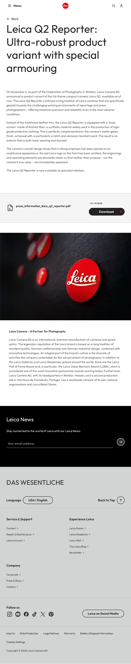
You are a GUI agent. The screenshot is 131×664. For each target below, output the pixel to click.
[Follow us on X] (43, 614)
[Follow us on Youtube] (18, 614)
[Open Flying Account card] (121, 6)
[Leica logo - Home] (65, 6)
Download (106, 212)
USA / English (37, 500)
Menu (17, 6)
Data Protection (29, 633)
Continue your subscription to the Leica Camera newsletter (121, 442)
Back (15, 19)
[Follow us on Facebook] (26, 614)
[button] (121, 500)
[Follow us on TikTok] (34, 614)
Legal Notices (51, 633)
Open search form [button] (114, 6)
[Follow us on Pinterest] (51, 614)
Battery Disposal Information (96, 633)
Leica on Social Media (103, 613)
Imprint (10, 633)
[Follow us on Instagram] (9, 614)
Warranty (69, 633)
